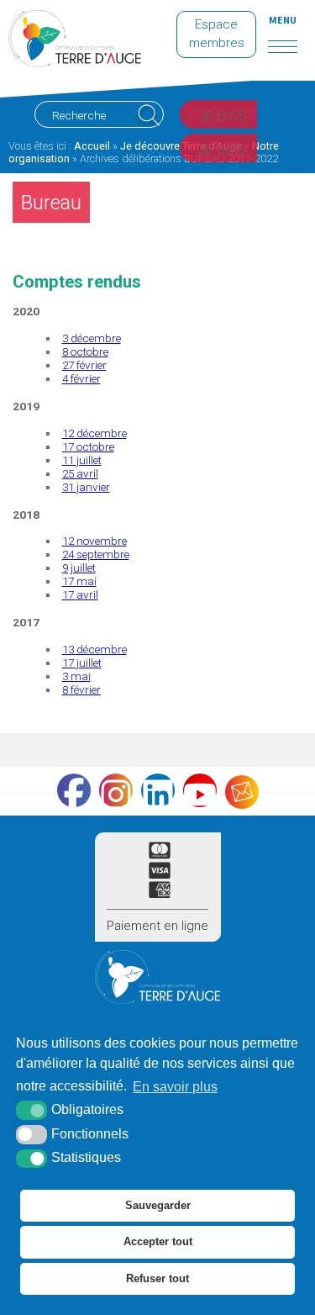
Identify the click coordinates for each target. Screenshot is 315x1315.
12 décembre (94, 433)
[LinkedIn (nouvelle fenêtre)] (158, 790)
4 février (81, 378)
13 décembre (94, 649)
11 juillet (82, 460)
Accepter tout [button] (157, 1241)
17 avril (80, 594)
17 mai (79, 581)
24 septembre (95, 554)
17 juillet (82, 662)
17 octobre (88, 446)
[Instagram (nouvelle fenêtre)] (116, 790)
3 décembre (91, 338)
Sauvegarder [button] (158, 1205)
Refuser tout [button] (157, 1278)
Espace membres (216, 33)
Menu (283, 20)
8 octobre (85, 351)
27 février (84, 365)
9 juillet (79, 567)
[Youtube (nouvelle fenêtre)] (200, 790)
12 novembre (94, 540)
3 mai (76, 676)
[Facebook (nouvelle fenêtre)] (74, 790)
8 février (81, 689)
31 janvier (86, 487)
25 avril (80, 473)
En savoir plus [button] (175, 1087)
